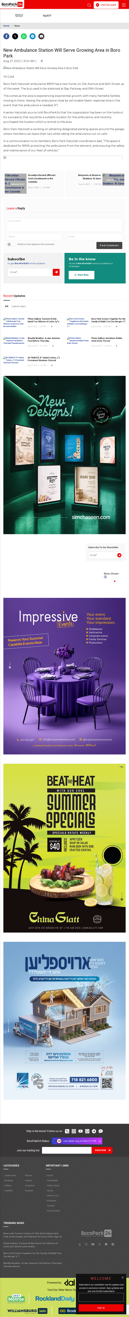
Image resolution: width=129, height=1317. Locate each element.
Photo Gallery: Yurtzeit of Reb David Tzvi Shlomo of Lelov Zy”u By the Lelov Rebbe (45, 321)
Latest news (19, 306)
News (17, 26)
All (6, 306)
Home (6, 26)
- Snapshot (29, 1185)
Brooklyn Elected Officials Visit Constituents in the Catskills (41, 178)
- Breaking (8, 1180)
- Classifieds (52, 1180)
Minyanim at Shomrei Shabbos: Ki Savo (89, 177)
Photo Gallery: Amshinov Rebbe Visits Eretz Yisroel (106, 339)
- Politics (7, 1185)
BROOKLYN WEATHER (52, 16)
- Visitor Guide (52, 1185)
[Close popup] (122, 1277)
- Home (49, 1175)
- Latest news (9, 1175)
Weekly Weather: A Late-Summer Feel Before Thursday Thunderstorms (44, 341)
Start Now (83, 275)
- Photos (28, 1175)
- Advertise (51, 1200)
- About (49, 1190)
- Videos (28, 1180)
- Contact (50, 1205)
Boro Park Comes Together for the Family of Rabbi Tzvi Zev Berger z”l (32, 1255)
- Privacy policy (53, 1210)
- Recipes (28, 1190)
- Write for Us (52, 1195)
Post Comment (109, 245)
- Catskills (8, 1190)
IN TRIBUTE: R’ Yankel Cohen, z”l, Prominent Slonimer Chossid (44, 359)
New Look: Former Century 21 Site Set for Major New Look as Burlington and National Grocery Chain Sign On (32, 1235)
